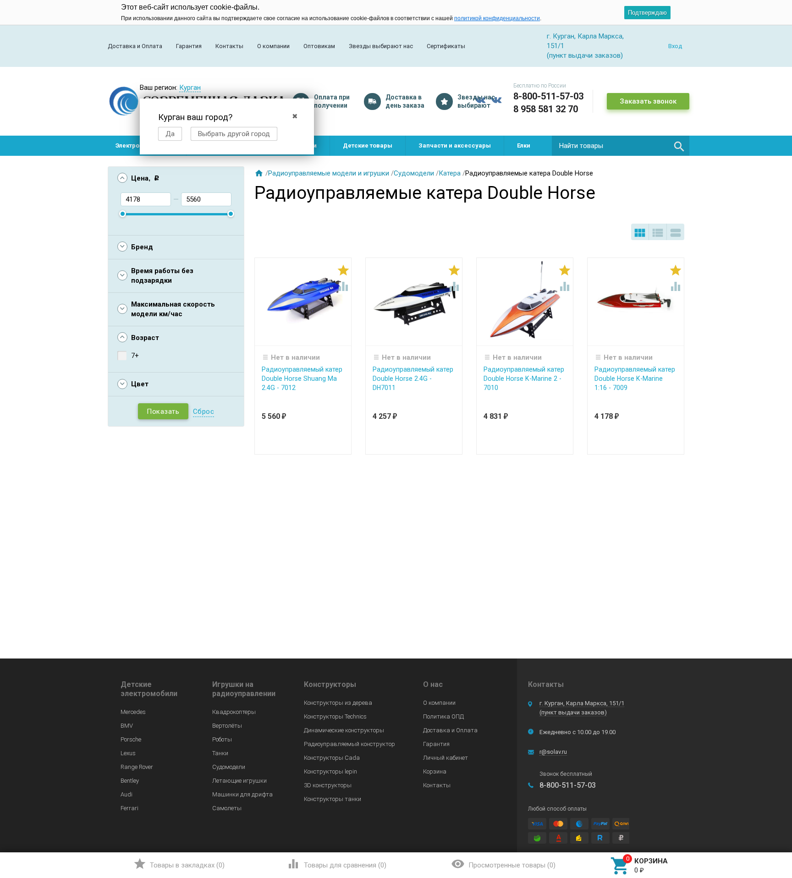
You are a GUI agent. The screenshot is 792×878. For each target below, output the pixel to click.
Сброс (203, 411)
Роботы (222, 739)
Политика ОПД (443, 716)
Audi (126, 794)
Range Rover (137, 766)
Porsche (131, 739)
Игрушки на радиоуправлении (243, 689)
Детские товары (367, 145)
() (179, 864)
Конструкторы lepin (330, 771)
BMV (127, 725)
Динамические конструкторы (344, 730)
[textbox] (620, 146)
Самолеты (227, 808)
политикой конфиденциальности (497, 18)
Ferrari (129, 808)
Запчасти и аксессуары (454, 145)
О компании (273, 46)
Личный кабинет (445, 757)
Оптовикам (319, 46)
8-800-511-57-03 (548, 96)
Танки (220, 753)
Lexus (128, 753)
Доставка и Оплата (135, 46)
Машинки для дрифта (242, 794)
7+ (135, 355)
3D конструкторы (328, 785)
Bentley (130, 780)
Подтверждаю (647, 12)
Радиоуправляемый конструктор (349, 744)
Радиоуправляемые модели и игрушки (328, 173)
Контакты (229, 46)
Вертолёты (227, 725)
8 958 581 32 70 (545, 109)
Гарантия (189, 46)
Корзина (434, 771)
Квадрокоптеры (234, 711)
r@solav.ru (553, 751)
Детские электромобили (149, 689)
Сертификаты (446, 46)
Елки (523, 145)
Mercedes (133, 711)
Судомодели (414, 173)
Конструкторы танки (332, 799)
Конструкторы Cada (332, 757)
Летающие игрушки (239, 780)
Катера (450, 173)
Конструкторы (330, 684)
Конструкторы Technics (335, 716)
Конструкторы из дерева (338, 702)
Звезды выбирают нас (381, 46)
